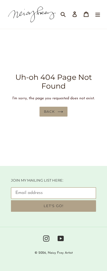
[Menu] (97, 14)
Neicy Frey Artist (60, 253)
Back (49, 111)
